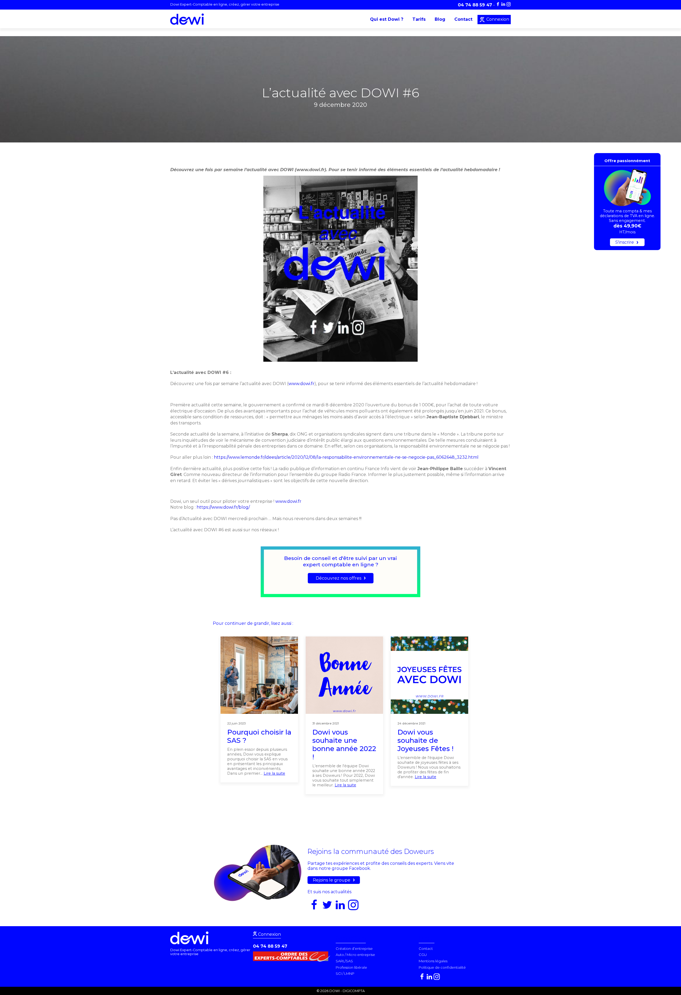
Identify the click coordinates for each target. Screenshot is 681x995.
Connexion (497, 19)
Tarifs (419, 19)
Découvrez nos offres (338, 578)
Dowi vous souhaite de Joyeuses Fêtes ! (425, 740)
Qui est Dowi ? (386, 19)
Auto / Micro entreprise (355, 954)
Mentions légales (433, 961)
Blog (440, 19)
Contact (463, 19)
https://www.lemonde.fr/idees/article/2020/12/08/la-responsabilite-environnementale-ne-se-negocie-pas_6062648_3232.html (346, 457)
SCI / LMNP (345, 973)
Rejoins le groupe (331, 880)
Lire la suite (274, 773)
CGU (423, 954)
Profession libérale (351, 967)
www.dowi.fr (301, 383)
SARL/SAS (344, 961)
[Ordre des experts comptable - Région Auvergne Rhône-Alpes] (293, 960)
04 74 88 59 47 (270, 946)
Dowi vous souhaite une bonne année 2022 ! (344, 744)
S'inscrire (624, 242)
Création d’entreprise (354, 948)
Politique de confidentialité (442, 967)
